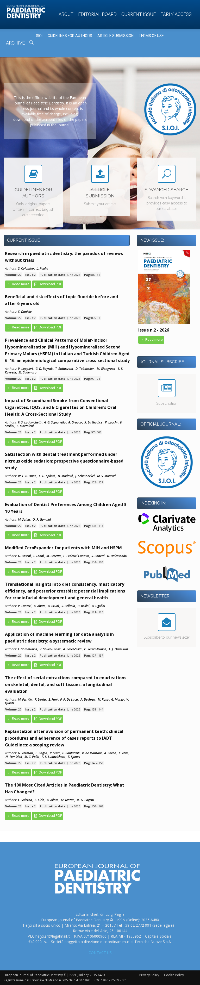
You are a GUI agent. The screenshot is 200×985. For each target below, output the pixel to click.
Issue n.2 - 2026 (153, 330)
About (66, 14)
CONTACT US (100, 952)
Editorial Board (97, 14)
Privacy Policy (149, 975)
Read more (20, 284)
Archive (15, 43)
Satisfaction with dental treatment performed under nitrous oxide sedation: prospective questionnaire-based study (64, 461)
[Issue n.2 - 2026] (164, 323)
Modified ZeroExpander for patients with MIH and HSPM (63, 548)
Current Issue (138, 14)
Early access (176, 14)
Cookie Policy (174, 975)
